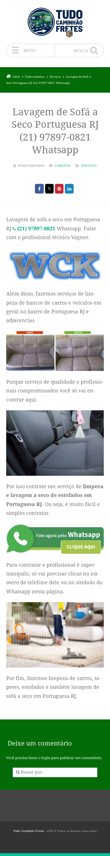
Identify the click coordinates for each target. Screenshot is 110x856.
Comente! (62, 165)
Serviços (89, 165)
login (45, 757)
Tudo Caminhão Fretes (29, 831)
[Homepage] (55, 21)
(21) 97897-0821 (36, 228)
